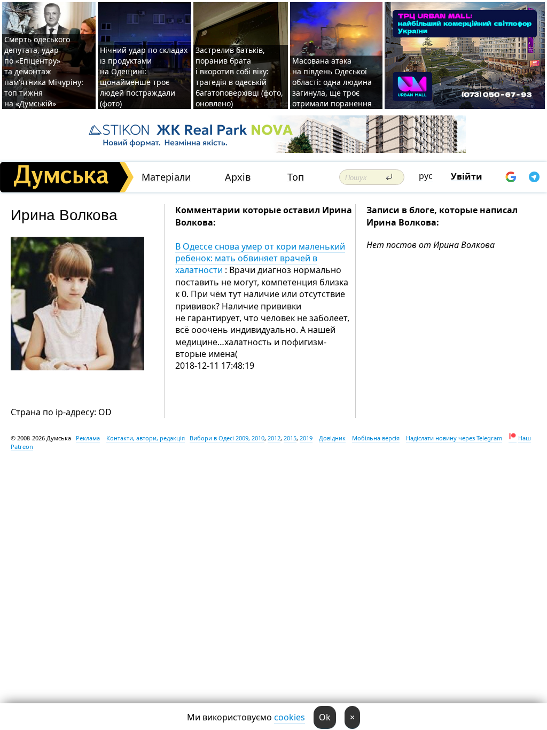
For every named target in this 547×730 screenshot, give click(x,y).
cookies (289, 717)
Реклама (88, 438)
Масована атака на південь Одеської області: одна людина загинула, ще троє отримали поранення (332, 82)
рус (426, 176)
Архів (238, 177)
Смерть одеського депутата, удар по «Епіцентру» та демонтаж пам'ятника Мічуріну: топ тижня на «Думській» (43, 71)
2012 (274, 438)
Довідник (332, 438)
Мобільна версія (376, 438)
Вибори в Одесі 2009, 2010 (227, 438)
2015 (290, 438)
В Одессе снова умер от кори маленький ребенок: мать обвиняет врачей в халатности (260, 258)
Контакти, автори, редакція (145, 438)
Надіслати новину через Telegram (454, 438)
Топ (295, 177)
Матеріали (166, 177)
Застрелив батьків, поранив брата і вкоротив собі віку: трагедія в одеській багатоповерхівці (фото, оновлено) (239, 76)
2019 (306, 438)
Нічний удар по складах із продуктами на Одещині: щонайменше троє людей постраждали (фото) (143, 76)
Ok (325, 717)
